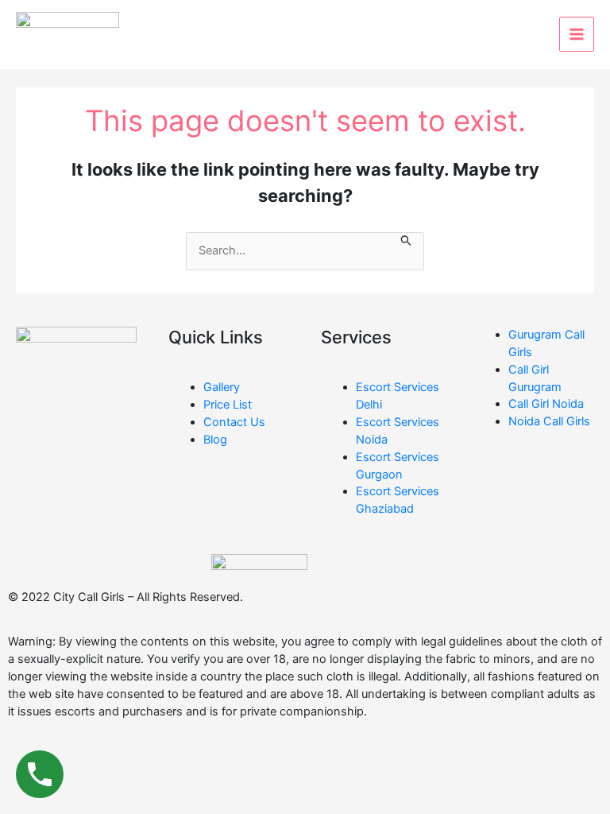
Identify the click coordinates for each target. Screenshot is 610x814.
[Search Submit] (406, 241)
